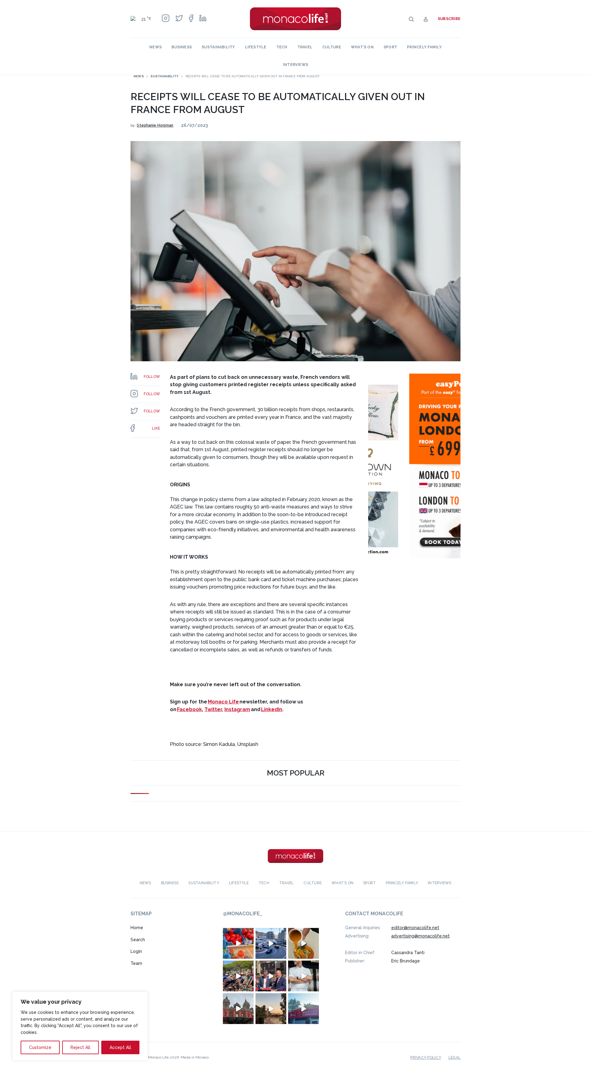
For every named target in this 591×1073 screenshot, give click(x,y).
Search (138, 939)
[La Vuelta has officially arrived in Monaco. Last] (238, 1008)
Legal (454, 1057)
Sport (390, 47)
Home (137, 927)
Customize (40, 1047)
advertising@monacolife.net (420, 935)
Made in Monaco (195, 1057)
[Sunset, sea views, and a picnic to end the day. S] (270, 1008)
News (155, 47)
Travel (304, 47)
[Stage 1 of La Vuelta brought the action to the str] (270, 976)
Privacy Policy (425, 1057)
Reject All (80, 1047)
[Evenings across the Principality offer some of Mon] (270, 943)
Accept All (120, 1047)
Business (181, 47)
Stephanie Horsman (155, 125)
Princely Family (424, 47)
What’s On (362, 47)
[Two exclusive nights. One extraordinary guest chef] (303, 976)
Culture (331, 47)
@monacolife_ (242, 914)
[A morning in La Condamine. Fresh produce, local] (238, 943)
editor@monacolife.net (415, 927)
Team (136, 963)
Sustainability (218, 47)
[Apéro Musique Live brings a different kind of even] (303, 1008)
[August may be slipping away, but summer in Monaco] (303, 943)
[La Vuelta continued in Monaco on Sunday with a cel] (238, 976)
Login (136, 951)
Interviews (295, 65)
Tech (281, 47)
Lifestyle (256, 47)
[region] (80, 1026)
